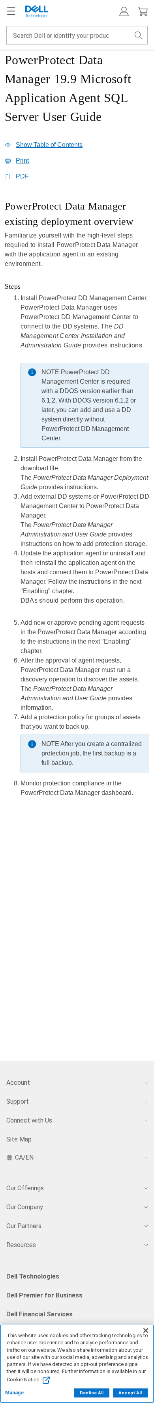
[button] (124, 11)
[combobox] (77, 35)
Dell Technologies (32, 1276)
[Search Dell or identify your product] (138, 35)
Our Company (24, 1207)
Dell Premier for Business (44, 1295)
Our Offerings (25, 1188)
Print (22, 160)
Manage (14, 1393)
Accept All (130, 1393)
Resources (21, 1245)
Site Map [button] (19, 1139)
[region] (77, 501)
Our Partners (23, 1226)
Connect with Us (29, 1120)
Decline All (91, 1393)
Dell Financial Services (39, 1314)
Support (17, 1101)
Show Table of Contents (49, 144)
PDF (22, 176)
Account (18, 1082)
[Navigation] (11, 11)
